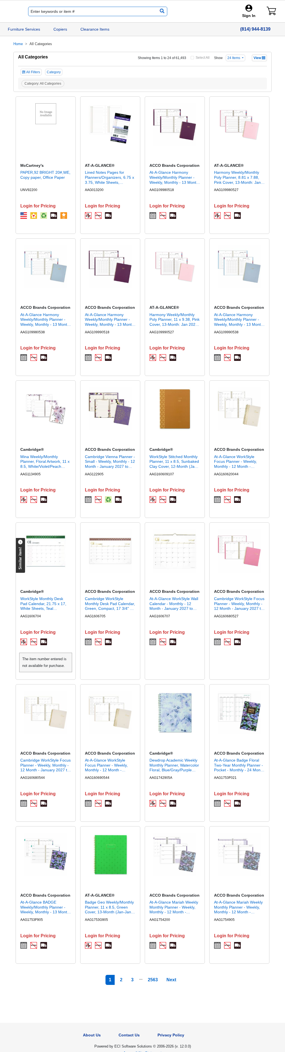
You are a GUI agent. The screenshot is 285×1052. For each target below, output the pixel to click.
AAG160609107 (161, 474)
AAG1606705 (95, 616)
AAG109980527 (226, 190)
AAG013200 (94, 190)
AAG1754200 (159, 920)
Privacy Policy (171, 1035)
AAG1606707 (159, 616)
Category (54, 72)
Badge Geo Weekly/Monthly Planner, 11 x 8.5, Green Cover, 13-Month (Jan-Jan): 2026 (109, 907)
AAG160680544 (32, 778)
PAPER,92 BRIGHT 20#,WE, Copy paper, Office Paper (45, 175)
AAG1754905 (224, 920)
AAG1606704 (30, 616)
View (258, 58)
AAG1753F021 (225, 778)
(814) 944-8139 (255, 29)
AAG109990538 (226, 332)
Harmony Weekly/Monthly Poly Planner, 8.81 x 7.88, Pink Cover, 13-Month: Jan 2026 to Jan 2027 (237, 177)
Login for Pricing (38, 206)
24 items (234, 58)
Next (171, 979)
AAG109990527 (161, 332)
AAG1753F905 (31, 920)
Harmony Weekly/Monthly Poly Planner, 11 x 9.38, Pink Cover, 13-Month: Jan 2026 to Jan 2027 (174, 319)
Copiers (60, 29)
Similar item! (20, 558)
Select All (203, 58)
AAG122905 (94, 474)
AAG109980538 (32, 332)
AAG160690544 (97, 778)
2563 (153, 979)
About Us (92, 1035)
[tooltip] (23, 215)
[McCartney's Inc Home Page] (10, 11)
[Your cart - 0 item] (271, 11)
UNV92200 (28, 190)
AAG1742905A (160, 778)
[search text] (161, 11)
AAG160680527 (226, 616)
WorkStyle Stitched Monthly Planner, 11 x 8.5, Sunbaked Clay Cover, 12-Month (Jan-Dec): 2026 (174, 461)
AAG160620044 (226, 474)
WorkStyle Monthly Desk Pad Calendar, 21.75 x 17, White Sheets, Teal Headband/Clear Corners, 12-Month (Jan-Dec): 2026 (43, 603)
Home (18, 44)
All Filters (33, 72)
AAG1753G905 (96, 920)
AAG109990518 (97, 332)
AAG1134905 (30, 474)
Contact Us (129, 1035)
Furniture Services (24, 29)
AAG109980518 (161, 190)
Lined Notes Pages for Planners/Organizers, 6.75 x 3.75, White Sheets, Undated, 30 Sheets (109, 177)
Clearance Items (94, 29)
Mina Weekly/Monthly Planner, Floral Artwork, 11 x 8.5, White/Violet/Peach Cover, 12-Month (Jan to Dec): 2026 (45, 461)
